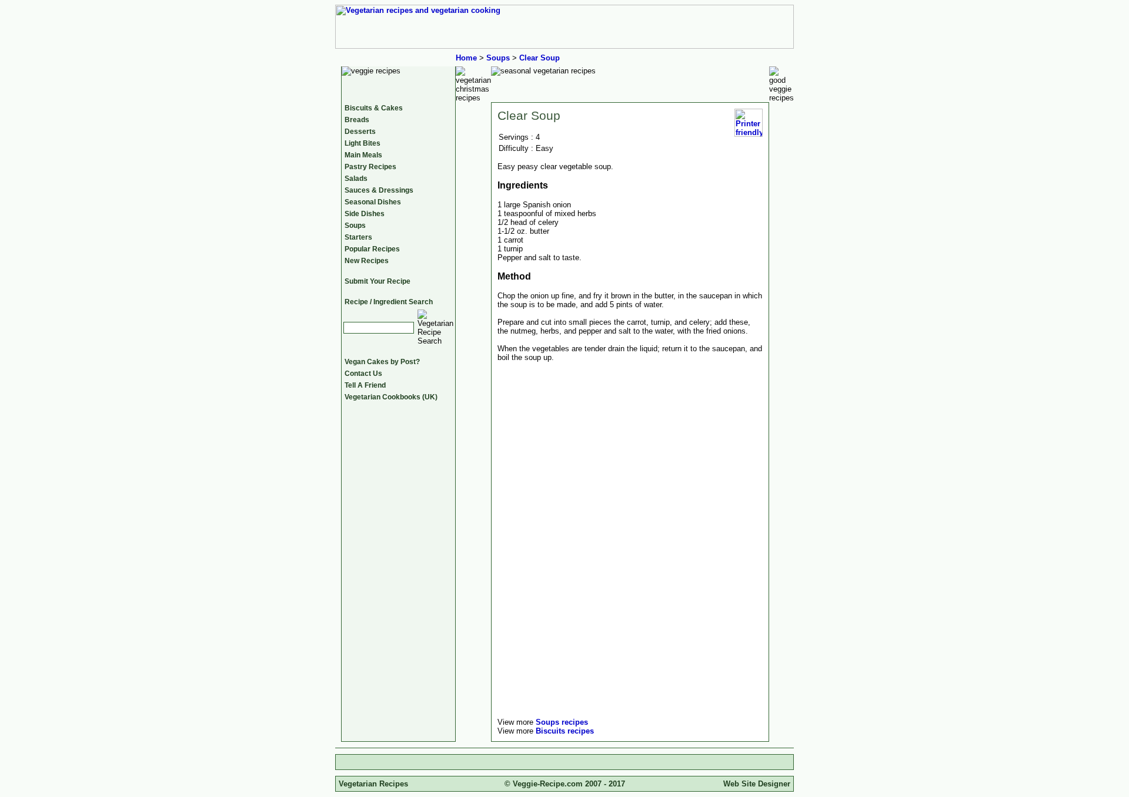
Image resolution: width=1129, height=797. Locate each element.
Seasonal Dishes (373, 202)
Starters (358, 237)
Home (466, 57)
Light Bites (362, 143)
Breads (357, 120)
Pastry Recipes (370, 167)
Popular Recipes (372, 249)
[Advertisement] (596, 628)
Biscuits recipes (565, 731)
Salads (356, 178)
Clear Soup (539, 57)
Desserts (360, 131)
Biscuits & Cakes (374, 108)
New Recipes (367, 261)
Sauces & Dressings (379, 190)
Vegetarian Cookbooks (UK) (391, 397)
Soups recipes (562, 722)
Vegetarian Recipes (373, 783)
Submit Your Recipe (377, 281)
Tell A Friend (365, 385)
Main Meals (363, 155)
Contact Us (363, 373)
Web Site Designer (756, 783)
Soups (498, 57)
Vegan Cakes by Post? (382, 362)
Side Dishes (365, 214)
